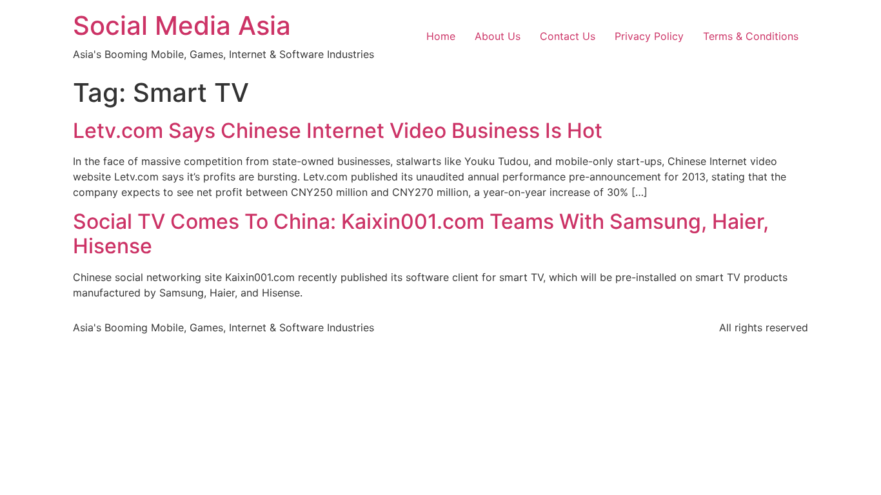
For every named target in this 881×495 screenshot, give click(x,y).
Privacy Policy (649, 36)
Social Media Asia (182, 25)
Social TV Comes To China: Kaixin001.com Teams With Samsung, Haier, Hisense (421, 233)
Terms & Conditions (750, 36)
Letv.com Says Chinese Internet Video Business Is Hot (337, 130)
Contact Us (567, 36)
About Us (497, 36)
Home (440, 36)
